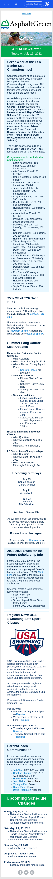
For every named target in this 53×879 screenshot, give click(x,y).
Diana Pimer (19, 787)
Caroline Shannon (22, 773)
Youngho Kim (20, 784)
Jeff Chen (18, 770)
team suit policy (35, 333)
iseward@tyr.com (19, 331)
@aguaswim (35, 540)
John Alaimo (19, 781)
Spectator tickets (28, 370)
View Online (26, 14)
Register (20, 714)
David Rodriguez (22, 790)
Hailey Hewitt (20, 778)
